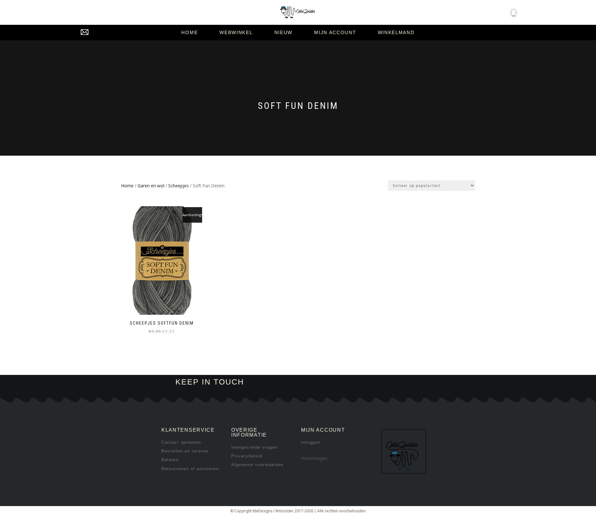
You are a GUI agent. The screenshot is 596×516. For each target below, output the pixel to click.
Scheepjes (178, 186)
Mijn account (335, 32)
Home (189, 32)
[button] (513, 12)
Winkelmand (396, 32)
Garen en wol (151, 186)
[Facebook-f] (332, 382)
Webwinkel (235, 32)
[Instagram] (353, 382)
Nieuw (283, 32)
